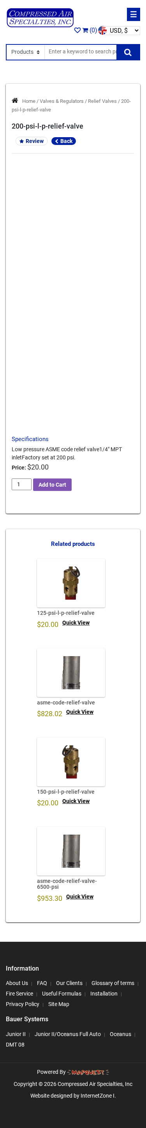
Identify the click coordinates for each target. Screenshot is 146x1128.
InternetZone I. (98, 1096)
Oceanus (120, 1034)
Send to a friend (73, 346)
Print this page (73, 360)
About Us (17, 983)
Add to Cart (52, 485)
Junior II (16, 1034)
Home (28, 101)
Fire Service (19, 993)
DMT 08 (15, 1045)
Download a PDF (73, 373)
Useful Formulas (61, 993)
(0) (92, 30)
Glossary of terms (112, 983)
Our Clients (69, 983)
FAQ (42, 983)
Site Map (58, 1004)
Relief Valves (102, 101)
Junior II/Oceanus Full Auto (68, 1034)
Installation (104, 993)
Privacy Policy (22, 1004)
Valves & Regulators (62, 101)
